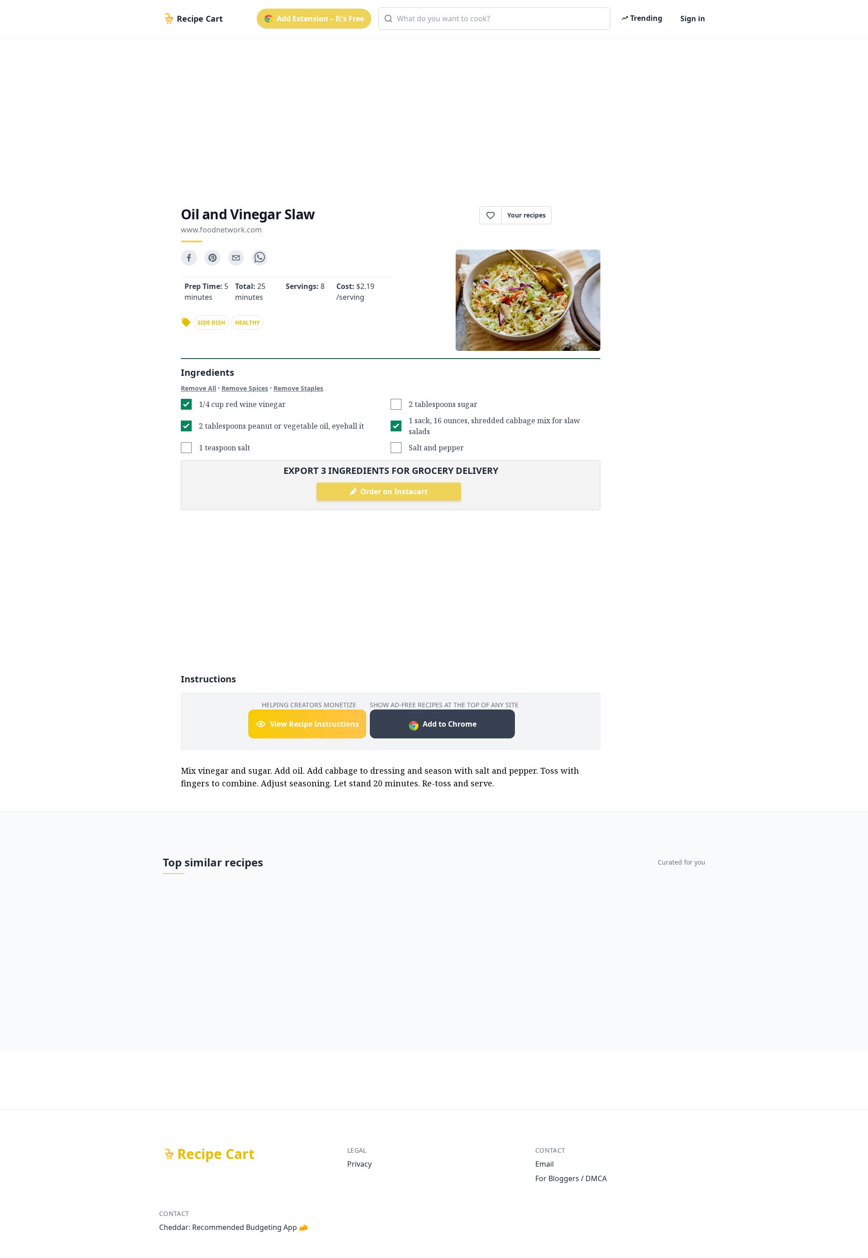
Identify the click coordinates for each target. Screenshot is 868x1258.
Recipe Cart (216, 1154)
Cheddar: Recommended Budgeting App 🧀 (233, 1227)
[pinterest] (212, 258)
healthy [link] (247, 322)
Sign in (692, 19)
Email (544, 1164)
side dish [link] (211, 322)
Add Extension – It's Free (320, 19)
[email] (236, 258)
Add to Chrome (449, 724)
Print (580, 215)
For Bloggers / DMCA (571, 1178)
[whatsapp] (259, 258)
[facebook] (189, 258)
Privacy (359, 1164)
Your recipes (526, 215)
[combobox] (494, 18)
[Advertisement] (430, 114)
